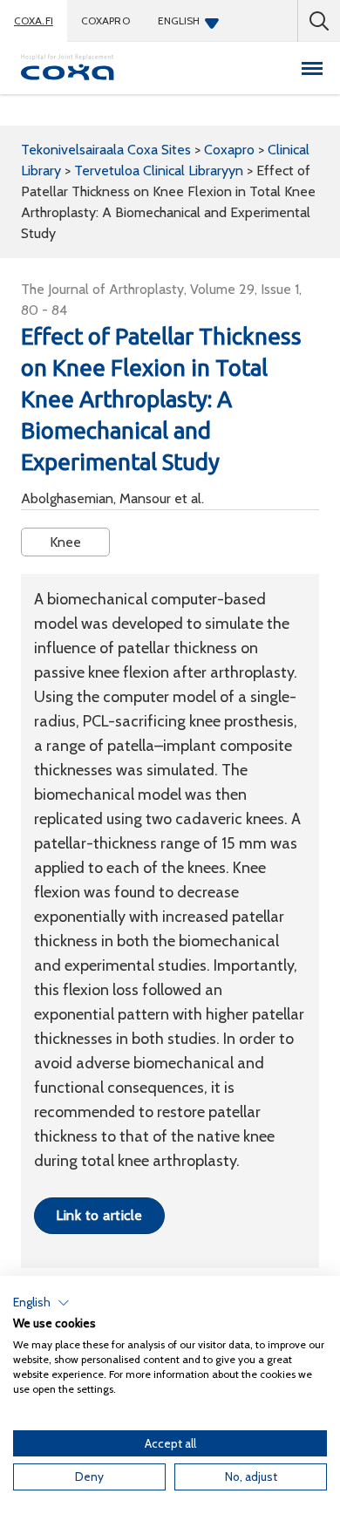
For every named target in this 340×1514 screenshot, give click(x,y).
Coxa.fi (33, 20)
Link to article (99, 1215)
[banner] (68, 68)
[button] (41, 1302)
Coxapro (105, 20)
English (179, 20)
